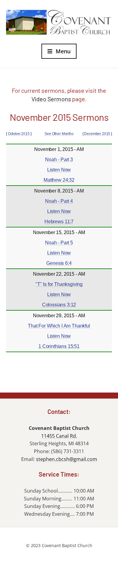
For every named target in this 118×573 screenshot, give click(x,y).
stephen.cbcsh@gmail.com (66, 459)
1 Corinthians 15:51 (59, 346)
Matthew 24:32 (59, 180)
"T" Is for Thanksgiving (59, 284)
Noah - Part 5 (59, 242)
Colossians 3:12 (59, 304)
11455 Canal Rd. (59, 436)
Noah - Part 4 (59, 201)
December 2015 (97, 134)
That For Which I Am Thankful (59, 325)
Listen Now (59, 169)
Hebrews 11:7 (59, 221)
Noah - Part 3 (59, 159)
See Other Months (58, 134)
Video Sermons (51, 98)
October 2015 (19, 134)
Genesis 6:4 (58, 263)
